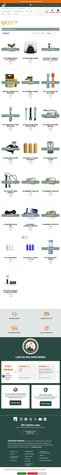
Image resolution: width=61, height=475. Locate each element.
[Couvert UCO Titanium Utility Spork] (10, 118)
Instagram (21, 419)
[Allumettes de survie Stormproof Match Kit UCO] (10, 52)
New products (29, 451)
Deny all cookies (33, 473)
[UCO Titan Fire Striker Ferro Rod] (10, 185)
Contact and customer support (45, 452)
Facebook (25, 419)
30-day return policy (46, 332)
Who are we (14, 451)
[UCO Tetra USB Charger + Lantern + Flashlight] (10, 284)
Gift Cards (28, 461)
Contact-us (14, 460)
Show (33, 33)
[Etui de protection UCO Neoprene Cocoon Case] (10, 218)
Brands (12, 454)
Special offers (29, 456)
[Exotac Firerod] (50, 118)
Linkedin (45, 419)
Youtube (40, 419)
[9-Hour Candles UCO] (30, 151)
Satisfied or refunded (45, 460)
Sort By (43, 33)
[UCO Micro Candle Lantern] (50, 251)
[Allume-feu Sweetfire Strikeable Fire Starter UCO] (10, 85)
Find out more (15, 403)
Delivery (42, 455)
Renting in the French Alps (14, 457)
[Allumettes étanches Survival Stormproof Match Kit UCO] (50, 52)
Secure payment (44, 458)
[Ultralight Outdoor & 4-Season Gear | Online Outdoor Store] (4, 5)
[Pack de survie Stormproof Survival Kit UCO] (30, 85)
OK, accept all (22, 473)
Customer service (14, 318)
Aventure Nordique (16, 441)
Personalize (42, 473)
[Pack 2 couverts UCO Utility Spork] (50, 85)
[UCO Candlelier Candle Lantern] (50, 151)
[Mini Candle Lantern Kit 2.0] (10, 151)
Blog (15, 419)
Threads (30, 419)
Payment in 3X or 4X (47, 318)
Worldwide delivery (14, 332)
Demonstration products (29, 464)
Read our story (37, 447)
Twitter (35, 419)
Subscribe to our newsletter (30, 432)
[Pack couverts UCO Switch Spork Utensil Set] (30, 118)
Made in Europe (29, 454)
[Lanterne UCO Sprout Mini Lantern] (30, 52)
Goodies (27, 459)
